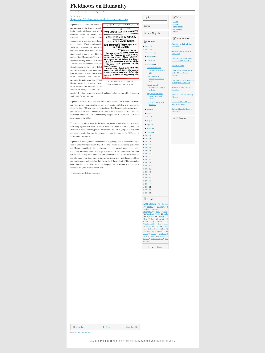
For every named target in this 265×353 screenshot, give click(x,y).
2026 (146, 46)
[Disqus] (103, 214)
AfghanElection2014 (149, 224)
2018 (146, 154)
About (175, 21)
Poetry (166, 211)
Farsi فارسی (177, 29)
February (150, 132)
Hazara (150, 206)
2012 (146, 172)
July (148, 113)
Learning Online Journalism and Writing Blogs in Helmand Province (182, 72)
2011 (146, 175)
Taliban (165, 204)
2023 (146, 138)
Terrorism (149, 214)
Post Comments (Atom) (84, 333)
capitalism (162, 234)
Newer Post (80, 327)
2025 (146, 49)
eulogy (153, 236)
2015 (146, 163)
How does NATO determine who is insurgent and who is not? (183, 81)
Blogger (159, 247)
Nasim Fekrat (130, 341)
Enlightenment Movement (114, 164)
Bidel (159, 214)
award (166, 224)
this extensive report (118, 111)
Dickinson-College (157, 239)
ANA (145, 219)
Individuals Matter (178, 65)
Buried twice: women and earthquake (155, 103)
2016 (146, 160)
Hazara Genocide (93, 173)
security (162, 219)
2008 (146, 184)
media (166, 214)
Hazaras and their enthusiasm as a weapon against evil (156, 87)
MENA (147, 221)
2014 (146, 166)
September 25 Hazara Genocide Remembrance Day (99, 19)
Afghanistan (150, 203)
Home (108, 327)
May (148, 121)
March (149, 128)
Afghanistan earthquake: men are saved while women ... (155, 96)
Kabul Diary (165, 341)
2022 (146, 141)
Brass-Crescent (155, 229)
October (149, 60)
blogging (161, 206)
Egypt (153, 219)
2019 (146, 151)
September (150, 64)
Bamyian (146, 239)
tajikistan (149, 226)
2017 (146, 157)
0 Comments (76, 173)
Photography (147, 211)
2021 (146, 145)
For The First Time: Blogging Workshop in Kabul (181, 103)
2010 (146, 178)
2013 (146, 169)
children (145, 236)
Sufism (161, 221)
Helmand (162, 216)
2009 (146, 181)
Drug (160, 224)
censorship (159, 231)
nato (158, 211)
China (153, 234)
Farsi (164, 229)
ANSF (157, 226)
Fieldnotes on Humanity (98, 6)
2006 (146, 190)
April (148, 124)
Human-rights (147, 231)
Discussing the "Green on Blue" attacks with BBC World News (182, 59)
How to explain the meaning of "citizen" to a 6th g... (155, 78)
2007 (146, 187)
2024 (146, 136)
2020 (146, 148)
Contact (176, 24)
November (150, 56)
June (148, 117)
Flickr (175, 31)
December (150, 53)
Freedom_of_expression (154, 209)
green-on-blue (161, 236)
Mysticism (151, 216)
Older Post (130, 327)
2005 (146, 193)
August (149, 109)
